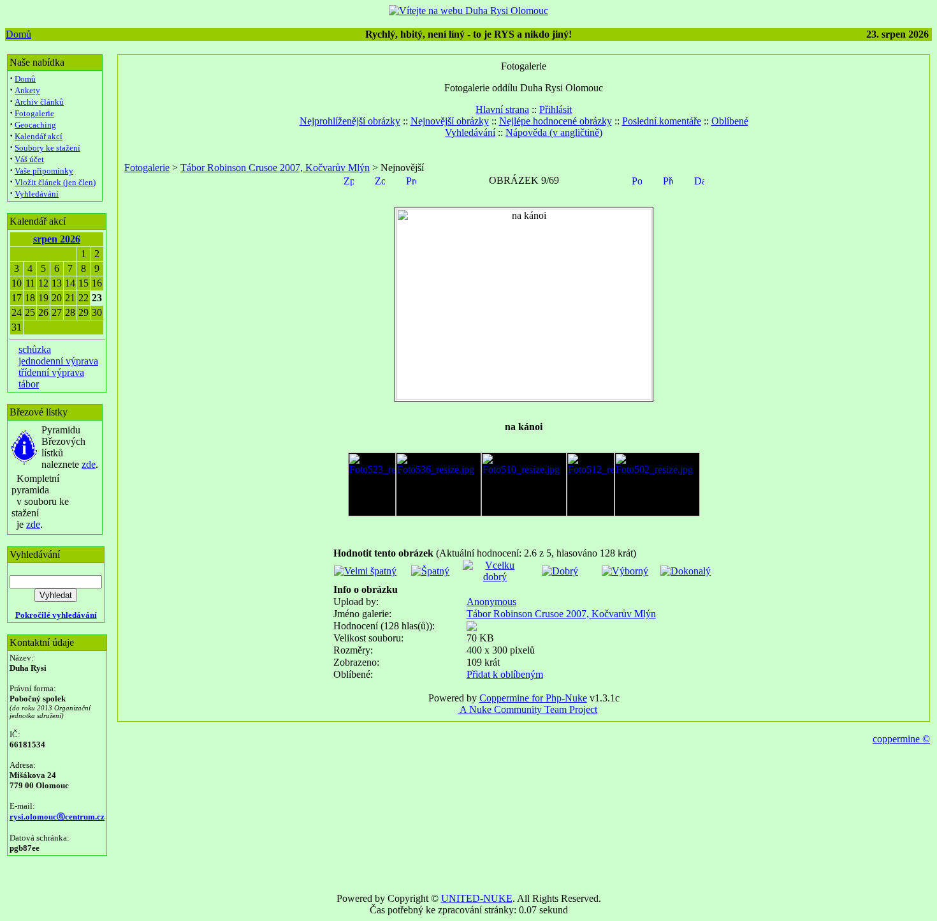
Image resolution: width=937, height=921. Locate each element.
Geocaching (35, 125)
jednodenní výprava (58, 361)
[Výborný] (625, 570)
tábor (28, 383)
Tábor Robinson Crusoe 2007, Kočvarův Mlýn (275, 167)
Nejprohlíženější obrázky (350, 121)
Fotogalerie (34, 113)
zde (89, 464)
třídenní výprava (51, 372)
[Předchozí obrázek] (668, 179)
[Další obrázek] (699, 179)
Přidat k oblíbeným (505, 674)
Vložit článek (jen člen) (55, 182)
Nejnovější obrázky (449, 121)
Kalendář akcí (38, 136)
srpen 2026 (56, 239)
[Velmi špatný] (365, 570)
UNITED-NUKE (476, 898)
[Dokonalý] (685, 570)
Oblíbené (729, 121)
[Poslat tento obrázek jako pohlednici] (637, 179)
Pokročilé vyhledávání (56, 615)
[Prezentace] (411, 179)
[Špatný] (430, 570)
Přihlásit (555, 109)
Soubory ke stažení (47, 148)
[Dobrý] (560, 570)
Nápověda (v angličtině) (553, 132)
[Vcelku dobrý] (495, 576)
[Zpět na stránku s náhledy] (349, 179)
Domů (18, 34)
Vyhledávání (37, 193)
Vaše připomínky (44, 171)
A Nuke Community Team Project (527, 709)
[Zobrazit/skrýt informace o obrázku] (380, 179)
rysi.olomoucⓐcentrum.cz (57, 816)
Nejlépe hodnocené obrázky (555, 121)
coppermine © (901, 738)
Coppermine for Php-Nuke (533, 698)
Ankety (27, 90)
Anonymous (491, 601)
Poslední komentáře (661, 121)
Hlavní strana (502, 109)
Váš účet (29, 159)
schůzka (34, 349)
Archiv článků (39, 102)
